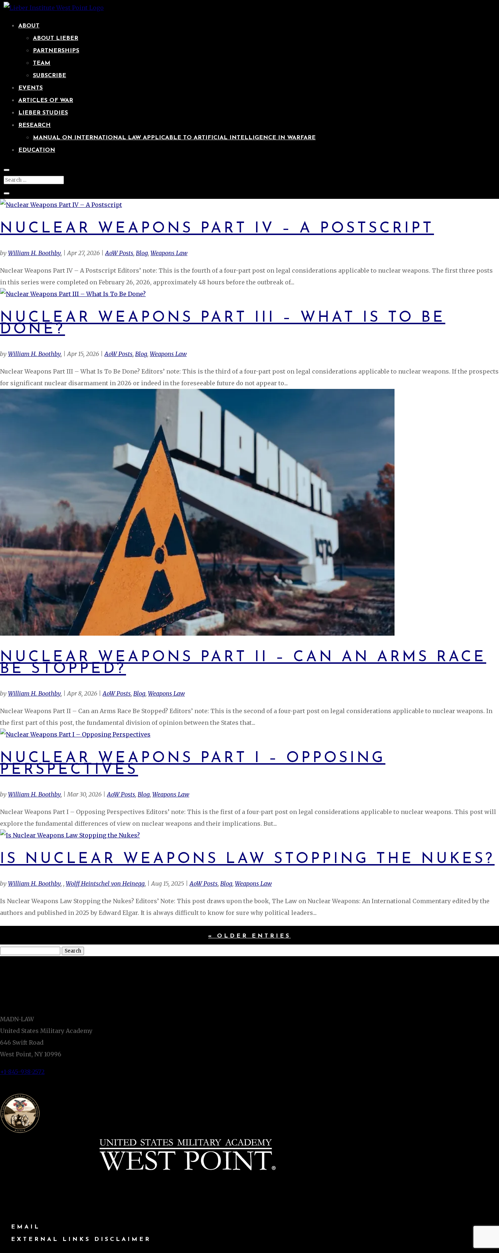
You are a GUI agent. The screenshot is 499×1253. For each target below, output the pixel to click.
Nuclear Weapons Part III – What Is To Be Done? (222, 323)
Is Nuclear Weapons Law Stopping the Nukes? (247, 859)
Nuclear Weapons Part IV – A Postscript (217, 228)
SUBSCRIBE (49, 76)
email (25, 1227)
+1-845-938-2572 (22, 1071)
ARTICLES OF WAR (45, 100)
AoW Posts (119, 253)
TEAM (41, 63)
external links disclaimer (81, 1239)
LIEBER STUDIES (43, 113)
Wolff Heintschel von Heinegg (105, 883)
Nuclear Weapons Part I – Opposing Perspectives (192, 764)
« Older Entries (249, 936)
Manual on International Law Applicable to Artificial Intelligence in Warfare (174, 138)
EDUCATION (36, 150)
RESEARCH (34, 125)
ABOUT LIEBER (55, 38)
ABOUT (28, 26)
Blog (142, 253)
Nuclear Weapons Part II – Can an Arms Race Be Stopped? (243, 663)
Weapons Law (169, 253)
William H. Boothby (34, 253)
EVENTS (30, 88)
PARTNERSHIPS (56, 51)
